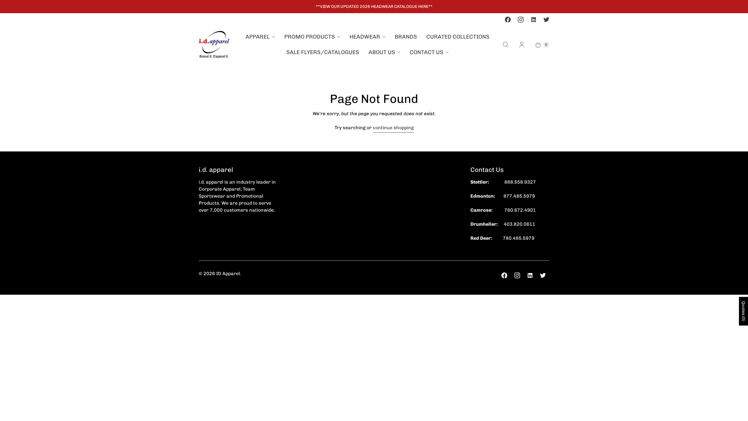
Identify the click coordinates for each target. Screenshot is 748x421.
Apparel (257, 36)
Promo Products (309, 36)
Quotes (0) (743, 311)
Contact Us (426, 52)
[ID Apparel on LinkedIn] (533, 19)
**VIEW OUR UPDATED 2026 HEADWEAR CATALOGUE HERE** (374, 6)
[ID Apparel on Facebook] (507, 19)
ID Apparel (228, 273)
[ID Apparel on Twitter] (546, 19)
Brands (406, 36)
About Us (381, 52)
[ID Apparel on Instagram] (520, 19)
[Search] (505, 45)
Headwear (364, 36)
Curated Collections (457, 36)
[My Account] (522, 45)
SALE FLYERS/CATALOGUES (322, 52)
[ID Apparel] (214, 44)
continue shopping (393, 127)
